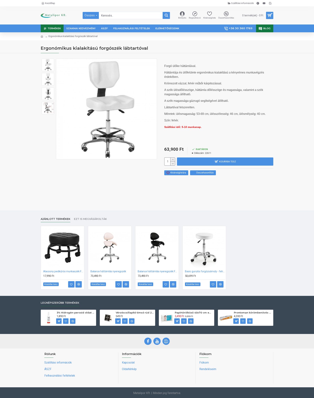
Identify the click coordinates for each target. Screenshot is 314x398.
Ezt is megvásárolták (90, 219)
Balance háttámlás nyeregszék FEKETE (158, 271)
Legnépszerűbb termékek (60, 302)
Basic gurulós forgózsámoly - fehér (205, 271)
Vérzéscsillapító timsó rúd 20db (135, 312)
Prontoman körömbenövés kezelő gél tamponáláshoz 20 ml (253, 312)
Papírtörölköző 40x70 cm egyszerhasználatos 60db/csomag (194, 312)
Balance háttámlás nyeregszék (108, 271)
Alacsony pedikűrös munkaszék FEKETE (63, 271)
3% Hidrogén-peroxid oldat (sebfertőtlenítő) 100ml (76, 312)
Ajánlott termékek (55, 219)
